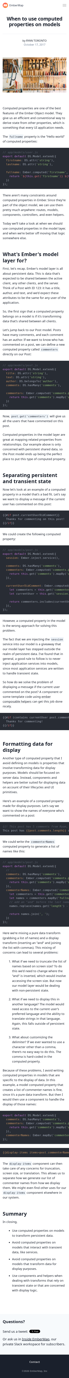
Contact (34, 1362)
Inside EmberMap (35, 1339)
